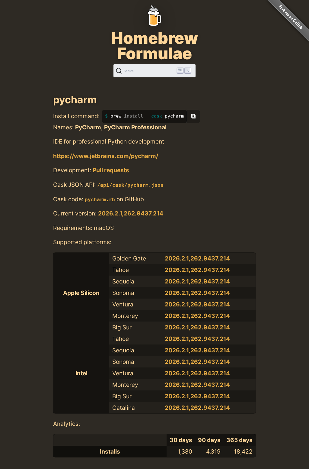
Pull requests (111, 170)
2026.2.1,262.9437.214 (130, 213)
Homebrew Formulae (154, 45)
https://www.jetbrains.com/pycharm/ (105, 156)
